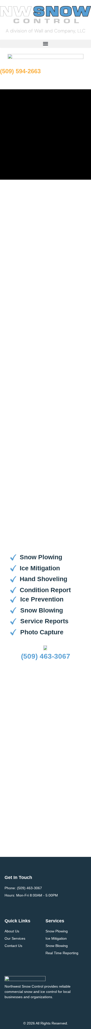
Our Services (15, 938)
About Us (12, 931)
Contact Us (13, 946)
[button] (45, 44)
